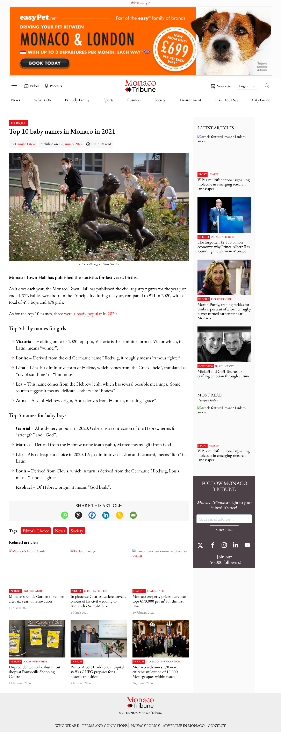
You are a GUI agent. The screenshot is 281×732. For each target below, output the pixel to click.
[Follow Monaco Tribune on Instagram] (224, 545)
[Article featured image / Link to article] (37, 638)
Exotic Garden (33, 591)
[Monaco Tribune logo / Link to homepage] (140, 85)
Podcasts (56, 86)
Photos (76, 591)
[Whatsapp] (64, 515)
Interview (205, 366)
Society (160, 100)
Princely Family (77, 100)
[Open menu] (14, 83)
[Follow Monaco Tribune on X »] (201, 545)
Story (202, 174)
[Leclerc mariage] (99, 568)
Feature (139, 591)
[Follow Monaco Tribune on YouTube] (247, 545)
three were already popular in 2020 (85, 313)
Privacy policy (145, 725)
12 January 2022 (70, 143)
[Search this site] (267, 86)
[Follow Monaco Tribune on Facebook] (212, 545)
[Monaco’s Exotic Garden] (37, 568)
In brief (18, 123)
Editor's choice (36, 531)
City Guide (261, 100)
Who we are (67, 725)
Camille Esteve (25, 143)
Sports (108, 100)
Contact (217, 725)
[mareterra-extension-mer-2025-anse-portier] (160, 568)
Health (214, 174)
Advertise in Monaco (184, 725)
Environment (190, 100)
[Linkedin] (105, 515)
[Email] (133, 515)
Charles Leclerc (96, 591)
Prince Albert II (222, 236)
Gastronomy (224, 366)
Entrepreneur (221, 299)
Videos (34, 86)
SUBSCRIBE (224, 530)
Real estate (155, 591)
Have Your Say (226, 100)
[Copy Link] (119, 515)
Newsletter (224, 86)
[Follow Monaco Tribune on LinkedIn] (235, 545)
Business (133, 100)
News (15, 100)
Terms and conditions (105, 725)
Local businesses (35, 661)
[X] (78, 515)
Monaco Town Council (163, 661)
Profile (203, 299)
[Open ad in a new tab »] (140, 41)
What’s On (42, 100)
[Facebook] (92, 515)
